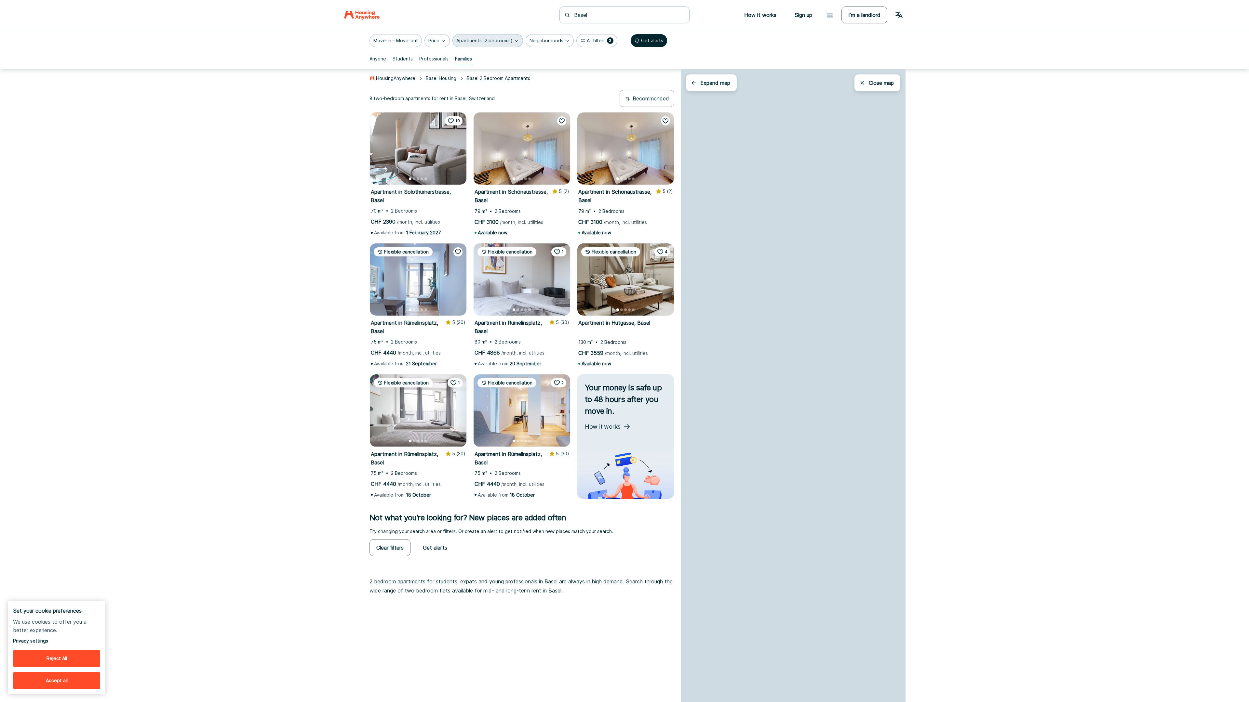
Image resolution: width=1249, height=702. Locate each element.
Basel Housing (441, 78)
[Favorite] (561, 120)
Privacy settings (30, 641)
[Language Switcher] (899, 14)
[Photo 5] (426, 179)
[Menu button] (829, 14)
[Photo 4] (422, 179)
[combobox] (628, 15)
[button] (395, 40)
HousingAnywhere (395, 78)
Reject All (57, 658)
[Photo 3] (418, 179)
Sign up (803, 15)
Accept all (57, 680)
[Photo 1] (410, 179)
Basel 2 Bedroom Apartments (498, 78)
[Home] (361, 15)
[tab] (377, 58)
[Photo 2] (414, 179)
